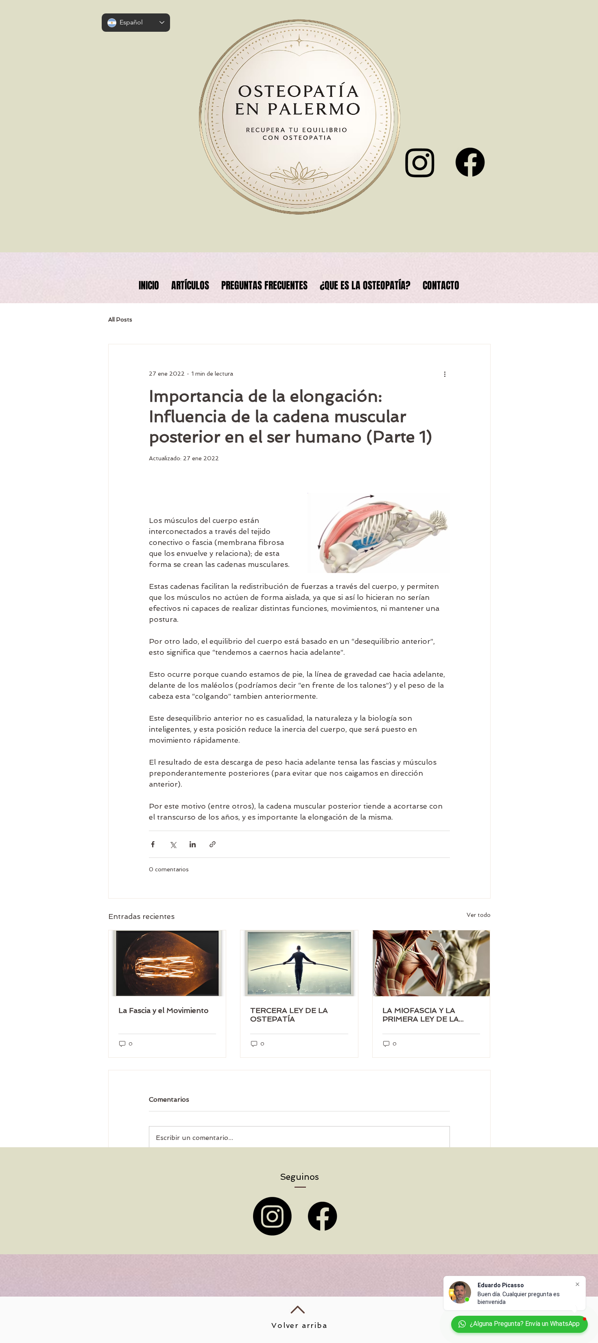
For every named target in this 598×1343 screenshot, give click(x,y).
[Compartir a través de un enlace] (212, 844)
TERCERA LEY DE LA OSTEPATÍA (289, 1014)
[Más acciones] (445, 373)
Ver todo (479, 915)
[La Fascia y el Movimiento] (167, 963)
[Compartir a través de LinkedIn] (192, 844)
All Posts (120, 319)
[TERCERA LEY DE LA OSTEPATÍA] (299, 963)
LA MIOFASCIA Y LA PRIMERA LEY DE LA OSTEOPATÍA (420, 1014)
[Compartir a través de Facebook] (153, 844)
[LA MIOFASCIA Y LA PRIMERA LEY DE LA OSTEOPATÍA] (431, 963)
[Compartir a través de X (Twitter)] (173, 844)
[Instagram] (272, 1216)
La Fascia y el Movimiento (163, 1010)
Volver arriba (299, 1325)
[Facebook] (470, 162)
